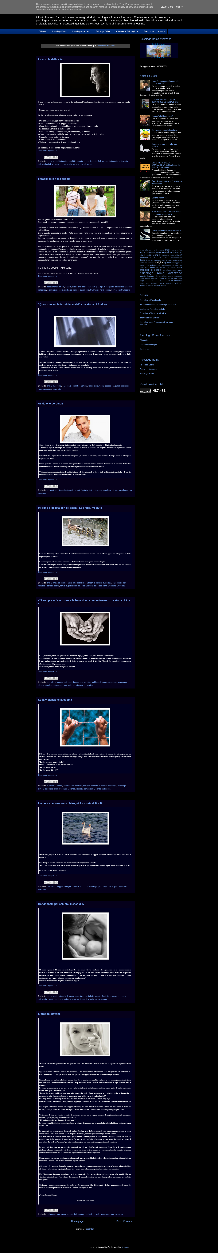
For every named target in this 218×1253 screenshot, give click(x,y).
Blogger (125, 1247)
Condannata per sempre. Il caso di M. (61, 904)
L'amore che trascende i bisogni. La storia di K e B (70, 803)
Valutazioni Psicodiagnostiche (152, 309)
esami (56, 586)
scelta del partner (71, 290)
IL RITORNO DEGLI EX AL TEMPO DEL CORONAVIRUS (165, 101)
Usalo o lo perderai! (50, 403)
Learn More (167, 7)
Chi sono (42, 31)
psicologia (123, 161)
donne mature (167, 260)
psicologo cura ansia (63, 164)
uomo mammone (166, 283)
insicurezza (99, 386)
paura (117, 386)
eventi (77, 490)
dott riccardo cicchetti (64, 490)
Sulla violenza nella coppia (55, 699)
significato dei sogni (173, 278)
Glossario (144, 340)
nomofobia (143, 267)
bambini (50, 490)
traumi (170, 281)
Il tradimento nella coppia (54, 178)
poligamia (42, 290)
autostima (57, 386)
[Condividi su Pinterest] (56, 157)
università (56, 389)
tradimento (84, 290)
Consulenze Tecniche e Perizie (153, 313)
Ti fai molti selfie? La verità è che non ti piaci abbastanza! (166, 213)
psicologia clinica (45, 164)
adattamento (52, 287)
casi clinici (66, 386)
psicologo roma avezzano (105, 586)
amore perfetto (177, 250)
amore (61, 287)
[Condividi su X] (50, 157)
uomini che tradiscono (120, 290)
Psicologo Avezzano (81, 31)
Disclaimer (144, 349)
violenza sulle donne (103, 789)
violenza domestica (84, 685)
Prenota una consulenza (154, 31)
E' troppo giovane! (49, 1013)
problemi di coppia (110, 161)
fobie (91, 386)
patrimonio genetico (123, 287)
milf (181, 265)
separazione (78, 164)
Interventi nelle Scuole (149, 318)
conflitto (72, 161)
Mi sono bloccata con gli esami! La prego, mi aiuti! (70, 507)
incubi (147, 265)
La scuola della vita (50, 59)
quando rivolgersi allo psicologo (153, 276)
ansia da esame (59, 583)
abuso (49, 996)
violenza (88, 164)
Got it (179, 7)
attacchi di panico (60, 161)
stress (147, 281)
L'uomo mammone (160, 198)
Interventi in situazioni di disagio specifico (158, 304)
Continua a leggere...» (47, 150)
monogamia (109, 287)
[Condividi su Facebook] (53, 157)
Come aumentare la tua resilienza (166, 230)
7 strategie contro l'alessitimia (164, 130)
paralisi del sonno (167, 267)
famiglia (93, 161)
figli (99, 161)
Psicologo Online (103, 31)
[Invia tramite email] (45, 157)
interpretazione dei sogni (170, 265)
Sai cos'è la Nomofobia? (162, 116)
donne (86, 161)
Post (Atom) (90, 1229)
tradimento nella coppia (100, 290)
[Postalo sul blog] (48, 157)
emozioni (151, 263)
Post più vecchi (124, 1221)
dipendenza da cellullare (159, 258)
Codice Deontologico (148, 345)
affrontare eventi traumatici (154, 250)
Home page (77, 1221)
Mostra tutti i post (106, 45)
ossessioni (109, 386)
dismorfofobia (176, 258)
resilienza (154, 278)
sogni (142, 281)
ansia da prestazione (76, 583)
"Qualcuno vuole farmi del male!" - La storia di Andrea (72, 304)
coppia (80, 161)
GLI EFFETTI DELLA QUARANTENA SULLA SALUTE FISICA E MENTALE (166, 165)
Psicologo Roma (59, 31)
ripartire (161, 278)
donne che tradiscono (81, 287)
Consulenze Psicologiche (127, 31)
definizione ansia (168, 255)
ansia (49, 161)
